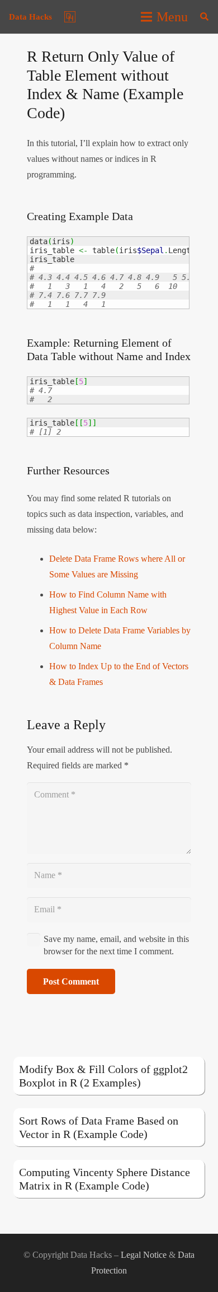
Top (205, 1276)
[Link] (69, 16)
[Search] (204, 17)
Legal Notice (144, 1255)
